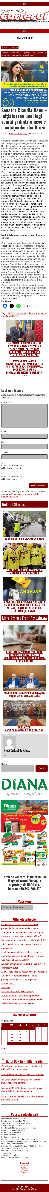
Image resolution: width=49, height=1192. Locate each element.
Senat (15, 316)
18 (12, 1038)
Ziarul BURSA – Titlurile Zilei (24, 1061)
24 (4, 1040)
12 (20, 1035)
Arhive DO (24, 1168)
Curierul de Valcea (17, 133)
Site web (4, 452)
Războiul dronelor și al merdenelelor (18, 1003)
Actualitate (13, 48)
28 (32, 1040)
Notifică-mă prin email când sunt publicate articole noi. (13, 477)
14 (32, 1035)
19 (20, 1038)
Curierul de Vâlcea (28, 1189)
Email (4, 442)
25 (12, 1040)
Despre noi (24, 1163)
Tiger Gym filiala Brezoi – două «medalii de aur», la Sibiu (25, 571)
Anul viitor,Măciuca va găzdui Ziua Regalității (24, 729)
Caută (4, 764)
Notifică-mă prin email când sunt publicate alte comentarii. (13, 466)
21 (32, 1038)
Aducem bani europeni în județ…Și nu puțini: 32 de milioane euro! (24, 694)
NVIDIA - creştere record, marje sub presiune (22, 1074)
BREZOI (11, 313)
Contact (25, 1170)
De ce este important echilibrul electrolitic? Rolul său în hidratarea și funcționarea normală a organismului (25, 656)
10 (4, 1035)
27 (26, 1040)
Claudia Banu (22, 313)
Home (4, 48)
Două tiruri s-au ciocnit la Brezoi (25, 538)
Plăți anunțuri (25, 1172)
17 (4, 1038)
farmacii (33, 313)
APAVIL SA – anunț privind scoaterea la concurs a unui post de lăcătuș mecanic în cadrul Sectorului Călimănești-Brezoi (24, 606)
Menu (24, 4)
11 (12, 1035)
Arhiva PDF (24, 1165)
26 (20, 1040)
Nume (4, 431)
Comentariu (6, 402)
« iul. (3, 1048)
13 (26, 1035)
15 (38, 1035)
